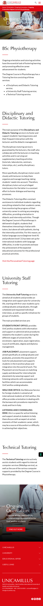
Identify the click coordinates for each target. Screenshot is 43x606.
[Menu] (39, 2)
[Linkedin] (37, 599)
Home (4, 7)
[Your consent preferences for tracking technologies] (41, 454)
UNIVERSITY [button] (7, 553)
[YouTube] (40, 599)
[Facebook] (32, 599)
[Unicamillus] (11, 2)
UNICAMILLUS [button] (8, 547)
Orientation (10, 7)
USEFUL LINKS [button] (8, 564)
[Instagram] (35, 599)
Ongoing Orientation (21, 7)
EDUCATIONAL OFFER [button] (11, 559)
